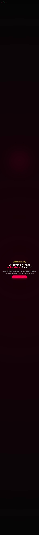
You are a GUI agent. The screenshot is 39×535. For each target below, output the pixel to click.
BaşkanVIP (4, 2)
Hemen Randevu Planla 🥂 (19, 277)
